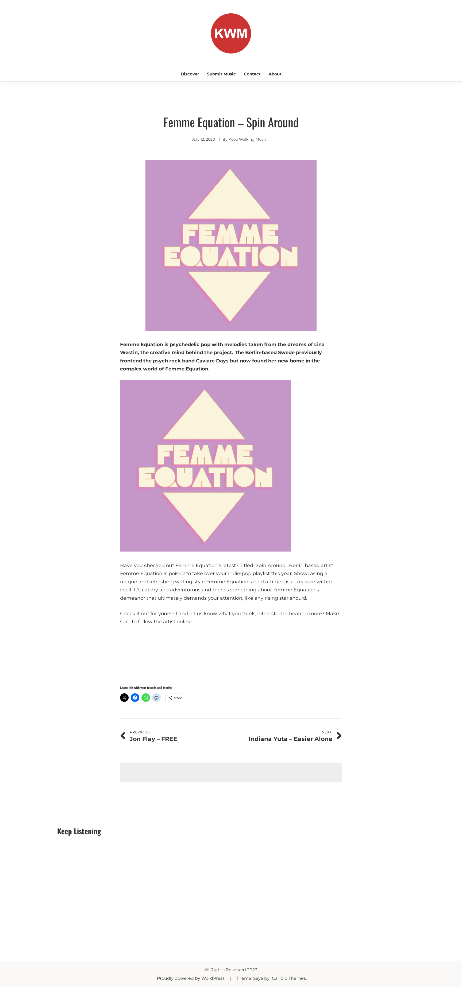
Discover (190, 73)
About (275, 73)
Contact (252, 73)
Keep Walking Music (248, 139)
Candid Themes (289, 978)
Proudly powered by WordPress (191, 978)
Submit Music (221, 73)
